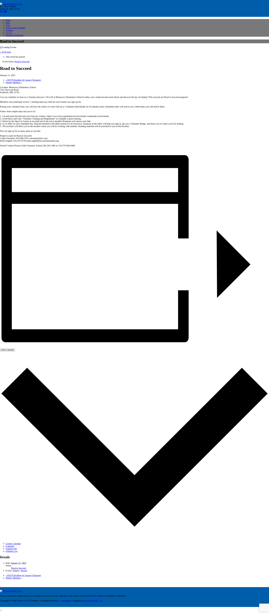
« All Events (5, 52)
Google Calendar (13, 543)
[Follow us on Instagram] (3, 11)
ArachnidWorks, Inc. (93, 600)
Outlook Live (12, 551)
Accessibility (65, 600)
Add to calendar (7, 350)
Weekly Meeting (14, 82)
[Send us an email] (5, 11)
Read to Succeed (18, 568)
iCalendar (10, 546)
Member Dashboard (14, 35)
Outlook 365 (11, 548)
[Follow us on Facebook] (0, 11)
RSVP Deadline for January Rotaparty (23, 80)
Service (24, 570)
